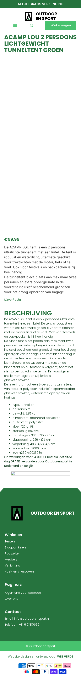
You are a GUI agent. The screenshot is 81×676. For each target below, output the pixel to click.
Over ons (11, 599)
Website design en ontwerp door (40, 656)
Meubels (11, 559)
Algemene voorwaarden (23, 593)
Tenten (10, 541)
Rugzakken (13, 553)
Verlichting (12, 565)
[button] (15, 25)
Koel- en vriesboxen (19, 571)
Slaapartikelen (15, 547)
